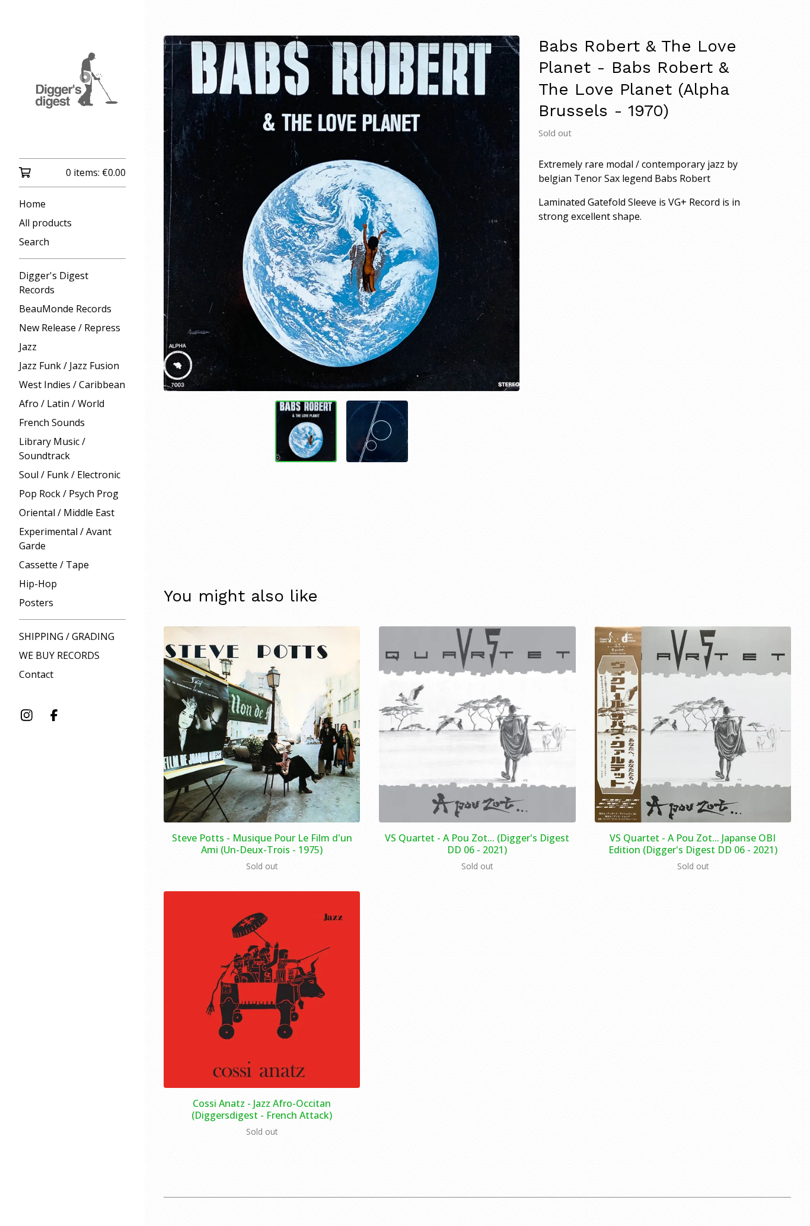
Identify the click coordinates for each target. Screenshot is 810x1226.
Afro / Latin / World (61, 403)
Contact (36, 674)
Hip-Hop (38, 583)
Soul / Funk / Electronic (69, 474)
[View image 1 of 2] (306, 431)
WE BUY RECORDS (59, 655)
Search (34, 241)
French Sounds (52, 422)
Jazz (28, 346)
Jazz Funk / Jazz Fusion (69, 365)
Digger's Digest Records (53, 282)
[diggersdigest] (72, 87)
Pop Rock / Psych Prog (69, 493)
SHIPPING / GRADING (66, 636)
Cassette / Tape (54, 564)
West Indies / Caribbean (72, 384)
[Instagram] (26, 715)
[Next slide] (502, 213)
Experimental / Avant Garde (65, 538)
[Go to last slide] (180, 213)
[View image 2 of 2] (377, 431)
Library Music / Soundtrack (52, 448)
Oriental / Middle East (66, 512)
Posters (36, 602)
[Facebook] (54, 715)
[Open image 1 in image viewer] (341, 213)
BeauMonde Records (65, 308)
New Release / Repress (69, 327)
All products (45, 222)
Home (32, 203)
